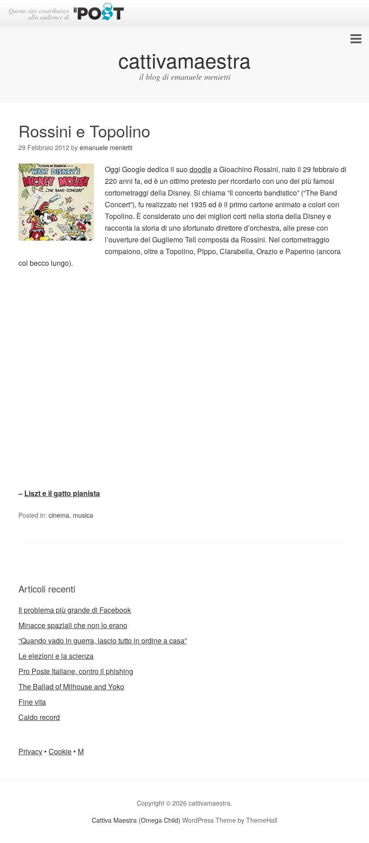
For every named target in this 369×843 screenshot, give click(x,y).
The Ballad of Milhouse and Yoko (71, 686)
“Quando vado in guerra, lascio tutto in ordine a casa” (102, 640)
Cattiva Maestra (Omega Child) (136, 820)
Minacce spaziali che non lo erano (72, 625)
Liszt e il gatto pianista (62, 493)
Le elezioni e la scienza (56, 656)
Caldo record (39, 717)
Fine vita (32, 702)
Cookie (60, 751)
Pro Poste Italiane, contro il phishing (75, 671)
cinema (59, 514)
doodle (200, 169)
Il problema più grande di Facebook (74, 610)
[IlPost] (99, 13)
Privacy (30, 751)
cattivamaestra (184, 59)
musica (83, 514)
